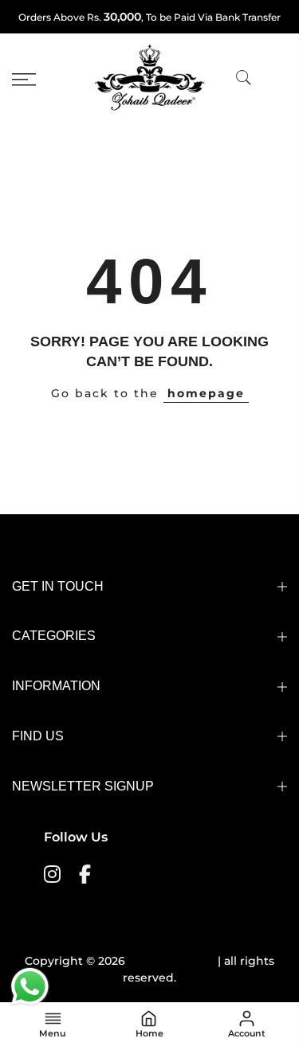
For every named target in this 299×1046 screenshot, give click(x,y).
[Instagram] (54, 873)
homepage (206, 393)
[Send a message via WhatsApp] (30, 987)
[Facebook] (87, 873)
